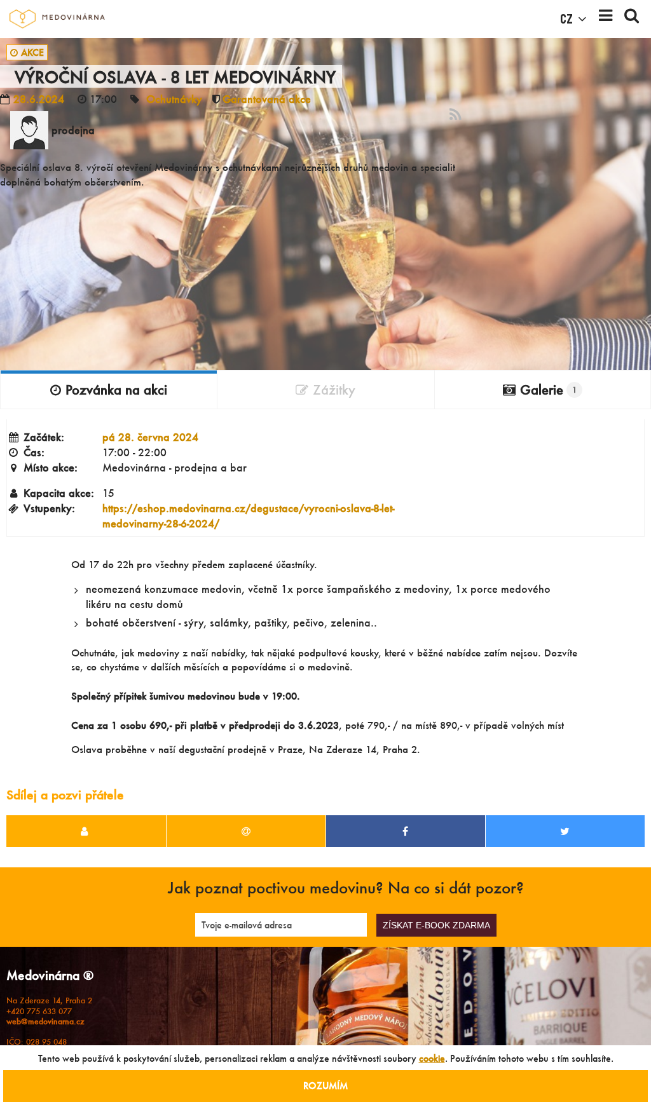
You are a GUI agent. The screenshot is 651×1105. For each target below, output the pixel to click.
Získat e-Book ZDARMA (436, 925)
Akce (32, 52)
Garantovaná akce (267, 98)
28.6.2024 (38, 98)
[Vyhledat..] (631, 19)
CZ (566, 19)
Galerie (548, 389)
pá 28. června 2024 (150, 437)
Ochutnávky (174, 98)
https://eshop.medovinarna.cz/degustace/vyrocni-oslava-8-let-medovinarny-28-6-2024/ (248, 515)
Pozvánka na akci (116, 389)
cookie (432, 1058)
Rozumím (325, 1086)
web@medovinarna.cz (45, 1021)
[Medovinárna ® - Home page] (57, 19)
